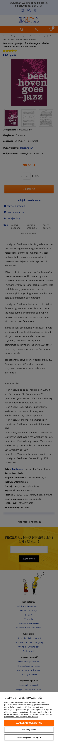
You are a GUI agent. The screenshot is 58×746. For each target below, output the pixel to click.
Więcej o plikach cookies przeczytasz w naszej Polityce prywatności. (28, 715)
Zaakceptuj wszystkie (29, 723)
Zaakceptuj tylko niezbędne (29, 737)
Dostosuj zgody (29, 729)
